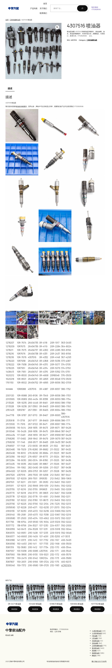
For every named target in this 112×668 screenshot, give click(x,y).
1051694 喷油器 (76, 604)
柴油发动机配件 (21, 106)
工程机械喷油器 (15, 20)
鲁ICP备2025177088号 (99, 661)
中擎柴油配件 (15, 630)
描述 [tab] (10, 88)
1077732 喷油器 (97, 604)
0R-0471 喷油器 (14, 604)
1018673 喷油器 (56, 604)
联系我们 (43, 13)
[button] (57, 27)
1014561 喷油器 (35, 604)
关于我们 (43, 8)
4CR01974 (66, 565)
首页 (45, 3)
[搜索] (82, 8)
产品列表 (34, 8)
